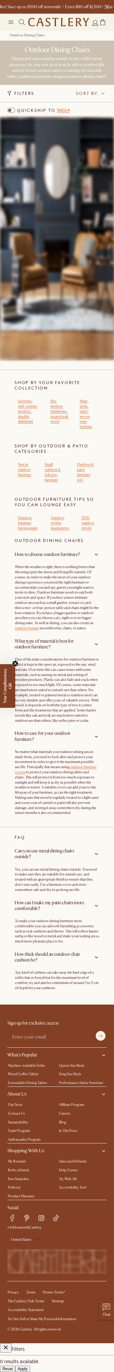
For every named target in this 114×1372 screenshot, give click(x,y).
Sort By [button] (87, 93)
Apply (23, 1369)
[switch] (11, 110)
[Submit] (100, 1036)
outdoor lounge (27, 628)
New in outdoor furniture (24, 469)
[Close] (6, 1348)
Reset (7, 1369)
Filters (24, 93)
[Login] (95, 22)
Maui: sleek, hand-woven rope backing (86, 414)
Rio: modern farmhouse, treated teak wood (59, 411)
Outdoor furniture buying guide (28, 523)
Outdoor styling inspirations (60, 523)
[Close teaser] (15, 664)
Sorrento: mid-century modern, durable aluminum (27, 411)
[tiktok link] (56, 1218)
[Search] (22, 22)
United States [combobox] (21, 1239)
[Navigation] (11, 22)
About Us (16, 1094)
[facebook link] (12, 1218)
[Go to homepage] (58, 22)
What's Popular (22, 1055)
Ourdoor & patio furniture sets (85, 472)
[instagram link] (41, 1218)
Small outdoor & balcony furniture (52, 472)
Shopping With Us (25, 1151)
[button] (103, 22)
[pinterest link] (27, 1218)
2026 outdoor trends (87, 523)
